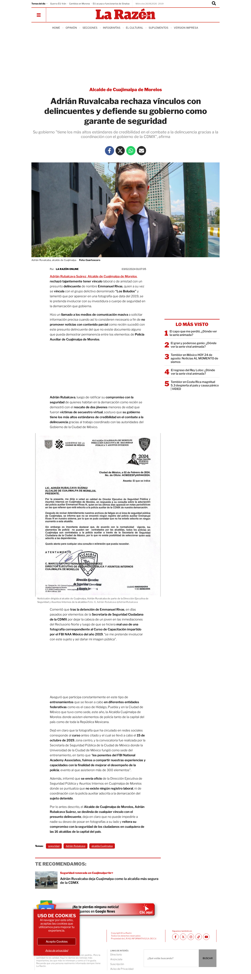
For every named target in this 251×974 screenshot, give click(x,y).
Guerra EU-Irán (58, 3)
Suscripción (117, 964)
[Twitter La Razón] (120, 150)
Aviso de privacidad (56, 950)
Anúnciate (116, 959)
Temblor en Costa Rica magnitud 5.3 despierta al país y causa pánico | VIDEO (195, 385)
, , (93, 276)
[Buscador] (214, 3)
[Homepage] (125, 14)
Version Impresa (186, 27)
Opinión (71, 27)
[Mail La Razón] (141, 150)
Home (56, 27)
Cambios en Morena (79, 3)
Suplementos (158, 27)
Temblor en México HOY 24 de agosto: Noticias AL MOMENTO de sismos (194, 358)
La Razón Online (67, 269)
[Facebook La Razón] (109, 150)
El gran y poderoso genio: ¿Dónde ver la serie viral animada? (193, 344)
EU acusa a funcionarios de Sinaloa (111, 3)
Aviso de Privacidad (121, 968)
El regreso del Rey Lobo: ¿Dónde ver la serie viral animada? (193, 371)
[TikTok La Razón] (198, 937)
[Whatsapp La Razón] (130, 150)
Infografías (111, 27)
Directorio (116, 954)
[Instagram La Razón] (191, 937)
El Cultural (134, 27)
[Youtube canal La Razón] (206, 937)
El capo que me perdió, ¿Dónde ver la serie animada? (193, 333)
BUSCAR (208, 958)
